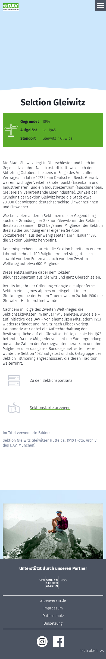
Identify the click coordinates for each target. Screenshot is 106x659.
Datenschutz (53, 616)
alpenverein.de (53, 600)
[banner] (13, 5)
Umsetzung (53, 623)
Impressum (53, 608)
